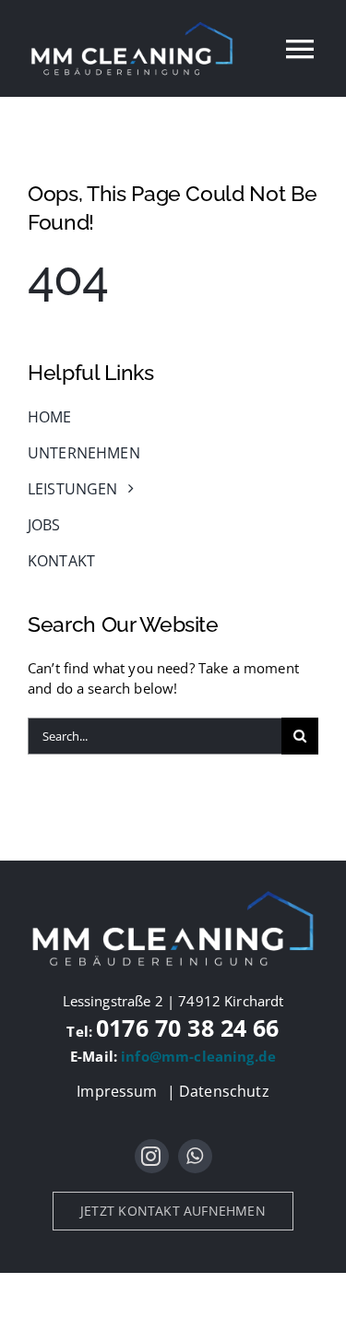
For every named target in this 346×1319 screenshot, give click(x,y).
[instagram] (152, 1156)
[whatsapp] (195, 1156)
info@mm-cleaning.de (198, 1056)
